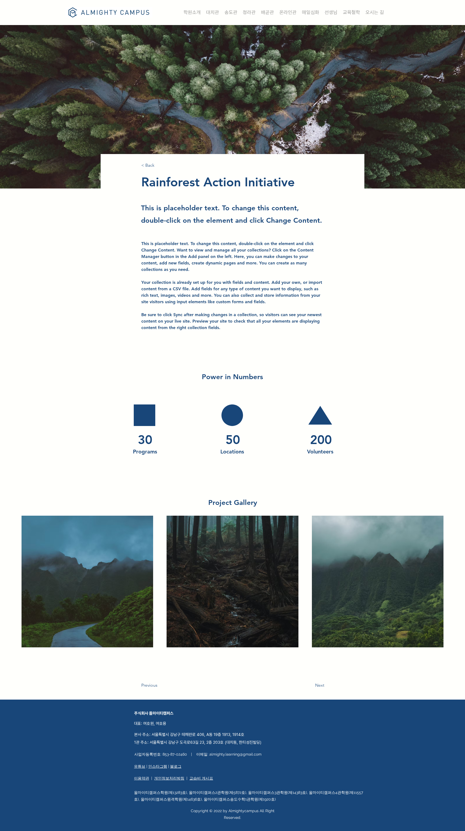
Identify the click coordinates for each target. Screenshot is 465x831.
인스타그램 (157, 766)
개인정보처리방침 (169, 778)
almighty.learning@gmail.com (235, 754)
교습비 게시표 (201, 778)
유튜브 (139, 766)
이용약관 (141, 778)
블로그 (175, 766)
